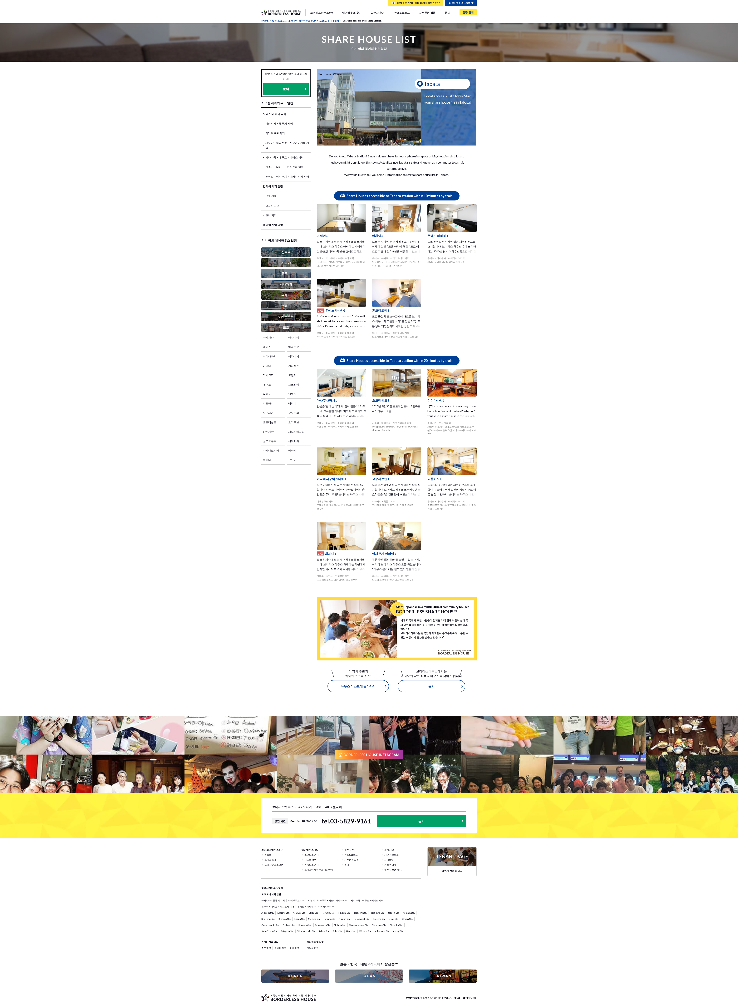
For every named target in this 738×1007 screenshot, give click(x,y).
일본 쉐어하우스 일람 (272, 888)
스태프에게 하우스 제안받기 (318, 869)
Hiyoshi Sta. (344, 912)
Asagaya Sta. (283, 912)
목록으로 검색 (311, 864)
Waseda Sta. (365, 931)
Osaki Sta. (394, 918)
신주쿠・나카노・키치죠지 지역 (284, 167)
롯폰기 (286, 273)
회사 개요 (389, 849)
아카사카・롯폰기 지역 (279, 123)
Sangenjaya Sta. (323, 925)
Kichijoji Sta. (284, 918)
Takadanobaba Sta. (306, 931)
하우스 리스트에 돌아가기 (358, 686)
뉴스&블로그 (402, 12)
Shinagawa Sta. (379, 925)
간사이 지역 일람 (273, 186)
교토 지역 (271, 195)
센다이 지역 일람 (273, 224)
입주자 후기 (378, 12)
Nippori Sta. (344, 918)
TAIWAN (443, 976)
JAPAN (369, 976)
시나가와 (286, 284)
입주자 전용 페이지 (394, 869)
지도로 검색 (310, 859)
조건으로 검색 (311, 854)
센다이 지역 (313, 948)
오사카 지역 (272, 205)
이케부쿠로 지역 (275, 133)
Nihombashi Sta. (362, 918)
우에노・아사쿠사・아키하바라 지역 (287, 176)
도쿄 (286, 327)
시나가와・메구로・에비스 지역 (284, 157)
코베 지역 (271, 215)
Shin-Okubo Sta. (269, 931)
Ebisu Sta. (313, 912)
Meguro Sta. (314, 918)
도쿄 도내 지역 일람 (329, 20)
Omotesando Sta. (270, 925)
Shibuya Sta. (340, 925)
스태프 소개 (270, 859)
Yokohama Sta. (382, 931)
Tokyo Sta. (338, 931)
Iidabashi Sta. (360, 912)
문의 (447, 12)
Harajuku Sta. (328, 912)
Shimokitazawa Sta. (359, 925)
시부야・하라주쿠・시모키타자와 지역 (287, 145)
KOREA (295, 976)
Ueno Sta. (351, 931)
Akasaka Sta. (267, 912)
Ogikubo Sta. (289, 925)
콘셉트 (267, 854)
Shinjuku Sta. (396, 925)
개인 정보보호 (391, 854)
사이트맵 (389, 859)
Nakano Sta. (330, 918)
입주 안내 (468, 12)
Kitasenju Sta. (268, 918)
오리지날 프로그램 (273, 864)
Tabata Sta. (324, 931)
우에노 (286, 295)
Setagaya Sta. (287, 931)
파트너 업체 (390, 864)
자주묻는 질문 (427, 12)
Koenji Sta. (299, 918)
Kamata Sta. (409, 912)
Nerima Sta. (379, 918)
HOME (264, 20)
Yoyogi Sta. (398, 931)
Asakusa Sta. (299, 912)
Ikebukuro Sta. (377, 912)
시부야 (286, 262)
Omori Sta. (407, 918)
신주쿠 (286, 252)
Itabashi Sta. (394, 912)
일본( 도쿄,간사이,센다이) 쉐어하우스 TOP (294, 20)
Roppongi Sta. (305, 925)
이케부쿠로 (286, 316)
